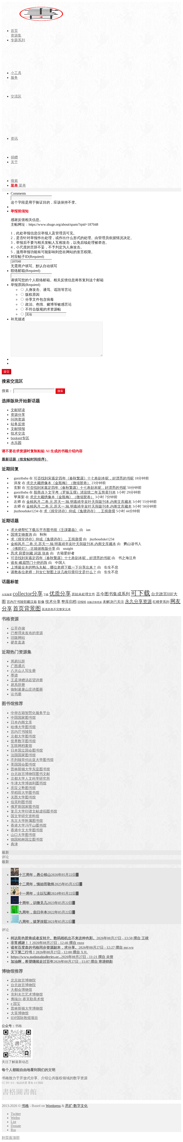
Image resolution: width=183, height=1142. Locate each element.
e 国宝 (15, 1004)
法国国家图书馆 (23, 755)
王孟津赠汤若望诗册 (27, 680)
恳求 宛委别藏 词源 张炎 (30, 553)
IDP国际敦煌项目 (24, 1018)
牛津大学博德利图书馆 (28, 783)
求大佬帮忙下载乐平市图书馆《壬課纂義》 (45, 530)
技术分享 (52, 602)
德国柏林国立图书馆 (27, 839)
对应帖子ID (27, 256)
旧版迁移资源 (94, 602)
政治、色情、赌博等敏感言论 (48, 304)
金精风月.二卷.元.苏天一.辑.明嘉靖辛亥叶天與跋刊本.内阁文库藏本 (79, 502)
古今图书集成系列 (113, 594)
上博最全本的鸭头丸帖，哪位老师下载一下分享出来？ (53, 567)
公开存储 (18, 628)
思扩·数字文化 (76, 1106)
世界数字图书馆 (23, 741)
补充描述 (18, 319)
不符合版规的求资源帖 (43, 309)
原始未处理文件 (83, 594)
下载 (46, 594)
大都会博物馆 (21, 990)
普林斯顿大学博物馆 (27, 1008)
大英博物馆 (20, 1013)
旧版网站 (18, 638)
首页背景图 (27, 608)
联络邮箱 (25, 271)
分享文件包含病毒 (39, 299)
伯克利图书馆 (21, 802)
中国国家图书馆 (23, 717)
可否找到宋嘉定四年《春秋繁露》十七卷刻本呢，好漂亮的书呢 (84, 478)
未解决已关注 (113, 602)
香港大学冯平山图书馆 (28, 825)
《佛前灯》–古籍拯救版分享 (33, 548)
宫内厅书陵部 (21, 732)
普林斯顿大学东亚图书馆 (30, 769)
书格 (25, 1106)
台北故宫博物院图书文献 (30, 774)
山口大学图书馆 (23, 835)
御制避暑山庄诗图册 (27, 689)
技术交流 (18, 433)
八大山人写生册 (23, 671)
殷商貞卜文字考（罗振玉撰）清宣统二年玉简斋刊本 (75, 492)
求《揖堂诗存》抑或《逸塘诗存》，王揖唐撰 (79, 511)
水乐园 (16, 443)
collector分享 (28, 593)
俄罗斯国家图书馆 (25, 807)
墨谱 (14, 675)
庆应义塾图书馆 (23, 788)
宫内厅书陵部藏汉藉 (22, 602)
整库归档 (69, 602)
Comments (18, 193)
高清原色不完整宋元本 (56, 609)
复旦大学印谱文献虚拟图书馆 (34, 811)
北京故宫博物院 (23, 980)
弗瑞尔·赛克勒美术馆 (27, 999)
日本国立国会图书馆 (27, 750)
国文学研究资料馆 (25, 816)
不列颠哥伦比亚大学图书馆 (32, 760)
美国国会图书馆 (23, 764)
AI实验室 (7, 594)
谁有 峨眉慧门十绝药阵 (29, 563)
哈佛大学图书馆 (23, 727)
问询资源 (18, 419)
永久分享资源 (138, 601)
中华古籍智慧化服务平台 (30, 713)
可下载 (140, 593)
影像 (41, 602)
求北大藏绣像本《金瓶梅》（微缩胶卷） (58, 483)
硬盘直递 (18, 642)
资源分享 (18, 415)
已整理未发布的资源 (27, 633)
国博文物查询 (21, 534)
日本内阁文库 (21, 722)
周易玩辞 (18, 661)
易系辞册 (18, 685)
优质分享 (60, 593)
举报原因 (25, 285)
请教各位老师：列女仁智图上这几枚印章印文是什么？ (53, 572)
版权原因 (32, 294)
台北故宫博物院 (23, 985)
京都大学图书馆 (23, 736)
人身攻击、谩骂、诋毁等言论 (48, 290)
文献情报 (18, 429)
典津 (14, 844)
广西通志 (18, 666)
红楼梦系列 (161, 602)
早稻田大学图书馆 (25, 792)
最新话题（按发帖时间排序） (25, 459)
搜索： (7, 391)
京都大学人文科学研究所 (30, 778)
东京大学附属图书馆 (27, 821)
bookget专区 (20, 438)
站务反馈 (18, 424)
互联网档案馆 (21, 746)
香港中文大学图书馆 (27, 830)
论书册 (16, 694)
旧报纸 (81, 602)
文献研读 (18, 410)
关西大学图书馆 (23, 797)
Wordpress (53, 1106)
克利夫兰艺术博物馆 (27, 994)
